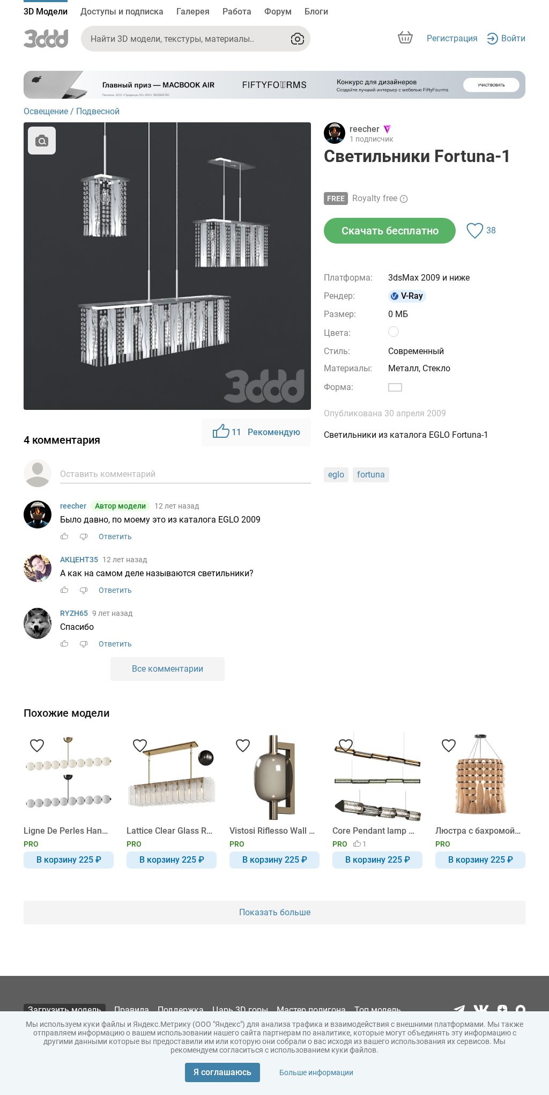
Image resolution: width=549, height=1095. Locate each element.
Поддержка (181, 1010)
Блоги (316, 11)
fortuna (371, 474)
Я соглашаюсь (222, 1072)
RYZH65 (74, 613)
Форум (278, 11)
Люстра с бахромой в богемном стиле (478, 831)
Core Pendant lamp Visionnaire (375, 831)
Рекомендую (266, 432)
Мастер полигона (311, 1010)
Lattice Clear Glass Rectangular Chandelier (170, 831)
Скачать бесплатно (390, 230)
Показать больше (274, 912)
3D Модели (46, 11)
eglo (336, 474)
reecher (73, 506)
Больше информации (316, 1072)
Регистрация (452, 38)
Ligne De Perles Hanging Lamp (67, 831)
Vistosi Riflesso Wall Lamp (272, 831)
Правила (131, 1010)
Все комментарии (167, 669)
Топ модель (377, 1010)
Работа (236, 11)
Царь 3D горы (240, 1010)
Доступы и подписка (122, 11)
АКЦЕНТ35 (79, 559)
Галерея (193, 11)
